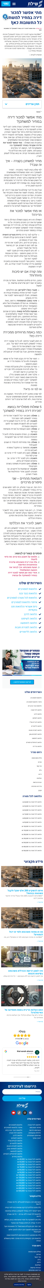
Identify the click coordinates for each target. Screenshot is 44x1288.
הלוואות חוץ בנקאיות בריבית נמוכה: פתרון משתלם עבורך (22, 1239)
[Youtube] (13, 1112)
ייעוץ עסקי (37, 1138)
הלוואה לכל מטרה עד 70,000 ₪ (32, 814)
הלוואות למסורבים (36, 698)
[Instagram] (25, 1112)
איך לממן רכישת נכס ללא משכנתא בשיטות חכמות (25, 972)
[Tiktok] (19, 1112)
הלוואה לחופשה (37, 738)
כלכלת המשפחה (34, 1133)
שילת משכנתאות (37, 758)
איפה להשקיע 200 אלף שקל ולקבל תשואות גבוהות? (25, 892)
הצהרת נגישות (37, 782)
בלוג (40, 770)
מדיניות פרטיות (19, 1284)
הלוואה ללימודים (36, 726)
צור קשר (39, 766)
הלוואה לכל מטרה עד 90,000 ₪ (32, 822)
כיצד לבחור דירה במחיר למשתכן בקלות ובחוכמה (23, 1211)
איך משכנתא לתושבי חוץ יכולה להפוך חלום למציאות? (25, 1230)
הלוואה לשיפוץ (37, 718)
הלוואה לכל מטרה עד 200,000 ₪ (32, 834)
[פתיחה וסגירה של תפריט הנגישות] (5, 16)
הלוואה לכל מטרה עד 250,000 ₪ (32, 838)
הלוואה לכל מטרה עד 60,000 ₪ (32, 810)
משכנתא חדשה (35, 1130)
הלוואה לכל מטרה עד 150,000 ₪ (32, 830)
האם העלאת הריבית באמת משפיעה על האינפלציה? (24, 1011)
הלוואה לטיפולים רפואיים (34, 742)
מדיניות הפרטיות (36, 786)
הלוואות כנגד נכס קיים (35, 706)
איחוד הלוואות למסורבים (34, 702)
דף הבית (39, 28)
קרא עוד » (40, 902)
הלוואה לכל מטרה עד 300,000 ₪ (32, 842)
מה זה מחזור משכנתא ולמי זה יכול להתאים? (26, 933)
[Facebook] (30, 1112)
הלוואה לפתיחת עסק (35, 734)
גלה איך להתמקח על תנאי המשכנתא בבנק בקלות (23, 1219)
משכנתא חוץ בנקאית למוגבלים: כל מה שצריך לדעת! (24, 1203)
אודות (40, 762)
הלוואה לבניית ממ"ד (35, 722)
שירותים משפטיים (34, 1135)
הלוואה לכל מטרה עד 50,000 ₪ (32, 806)
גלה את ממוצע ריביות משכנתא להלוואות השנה (24, 1235)
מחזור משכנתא (35, 1127)
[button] (14, 3)
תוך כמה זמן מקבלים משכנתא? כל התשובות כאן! (22, 1226)
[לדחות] (40, 1280)
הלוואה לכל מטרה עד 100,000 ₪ (32, 826)
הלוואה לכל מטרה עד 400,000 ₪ (32, 847)
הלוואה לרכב (38, 714)
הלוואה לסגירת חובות (35, 730)
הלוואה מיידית (37, 746)
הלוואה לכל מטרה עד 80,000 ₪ (32, 818)
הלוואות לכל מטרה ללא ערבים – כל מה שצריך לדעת (24, 1215)
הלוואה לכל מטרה (36, 710)
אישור (29, 1284)
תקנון (40, 790)
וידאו (40, 774)
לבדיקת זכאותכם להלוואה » (22, 682)
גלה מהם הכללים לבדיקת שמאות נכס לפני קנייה (23, 1207)
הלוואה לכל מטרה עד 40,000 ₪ (32, 802)
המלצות (39, 778)
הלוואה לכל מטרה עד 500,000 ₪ (32, 850)
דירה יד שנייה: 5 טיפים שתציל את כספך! (26, 1223)
